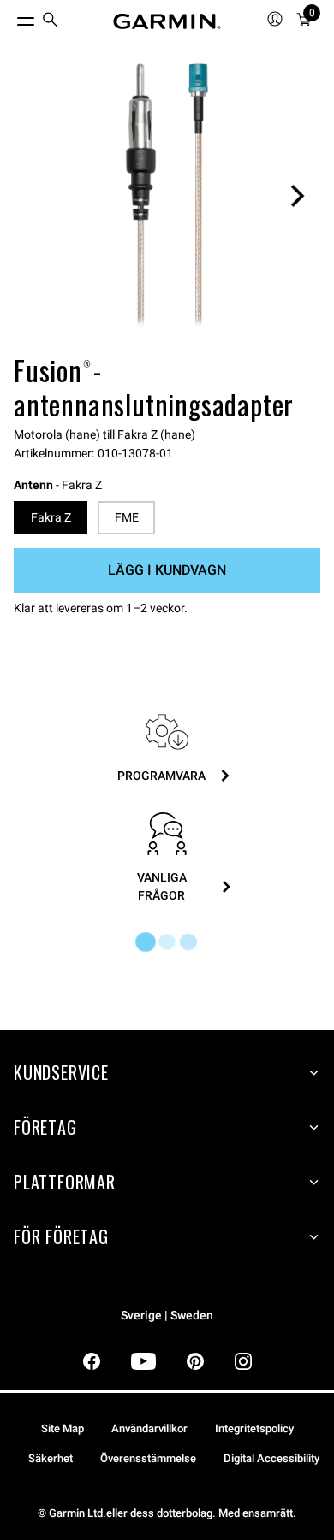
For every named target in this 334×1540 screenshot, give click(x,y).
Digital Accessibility (271, 1458)
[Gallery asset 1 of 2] (167, 196)
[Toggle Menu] (10, 17)
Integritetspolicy (254, 1428)
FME (127, 517)
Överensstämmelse (148, 1458)
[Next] (297, 196)
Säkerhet (50, 1458)
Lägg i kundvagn (167, 570)
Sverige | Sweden (167, 1315)
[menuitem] (50, 22)
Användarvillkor (149, 1428)
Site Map (62, 1428)
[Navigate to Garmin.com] (167, 21)
